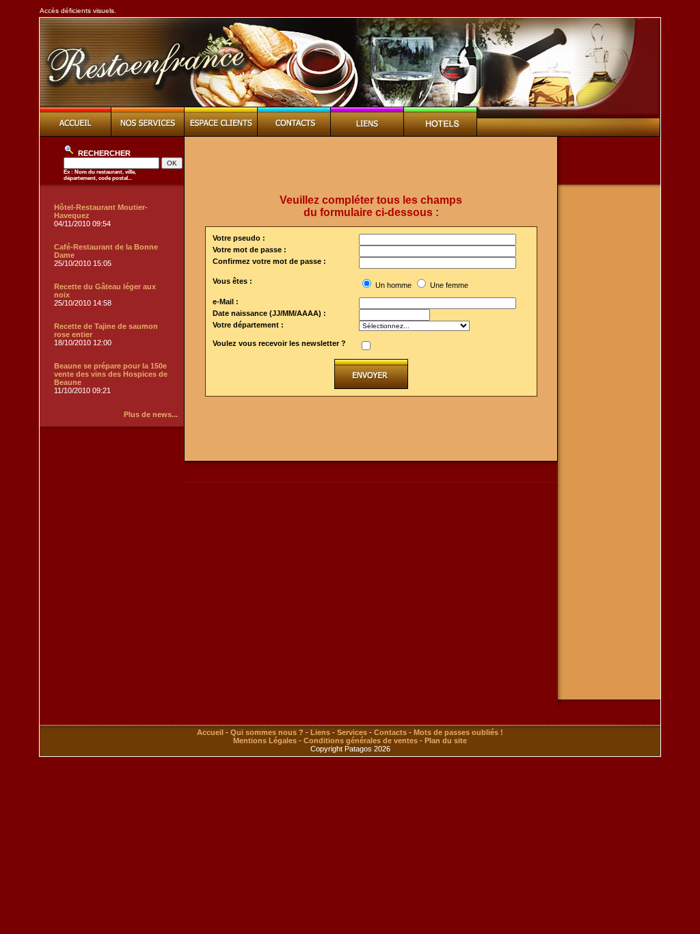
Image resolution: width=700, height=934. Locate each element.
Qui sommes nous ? (267, 732)
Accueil (210, 732)
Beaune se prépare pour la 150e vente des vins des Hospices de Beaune (110, 374)
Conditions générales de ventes (361, 740)
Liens (320, 732)
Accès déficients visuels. (78, 10)
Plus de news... (151, 414)
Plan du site (446, 740)
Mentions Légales (265, 740)
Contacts (390, 732)
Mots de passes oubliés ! (458, 732)
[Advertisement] (371, 165)
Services (352, 732)
